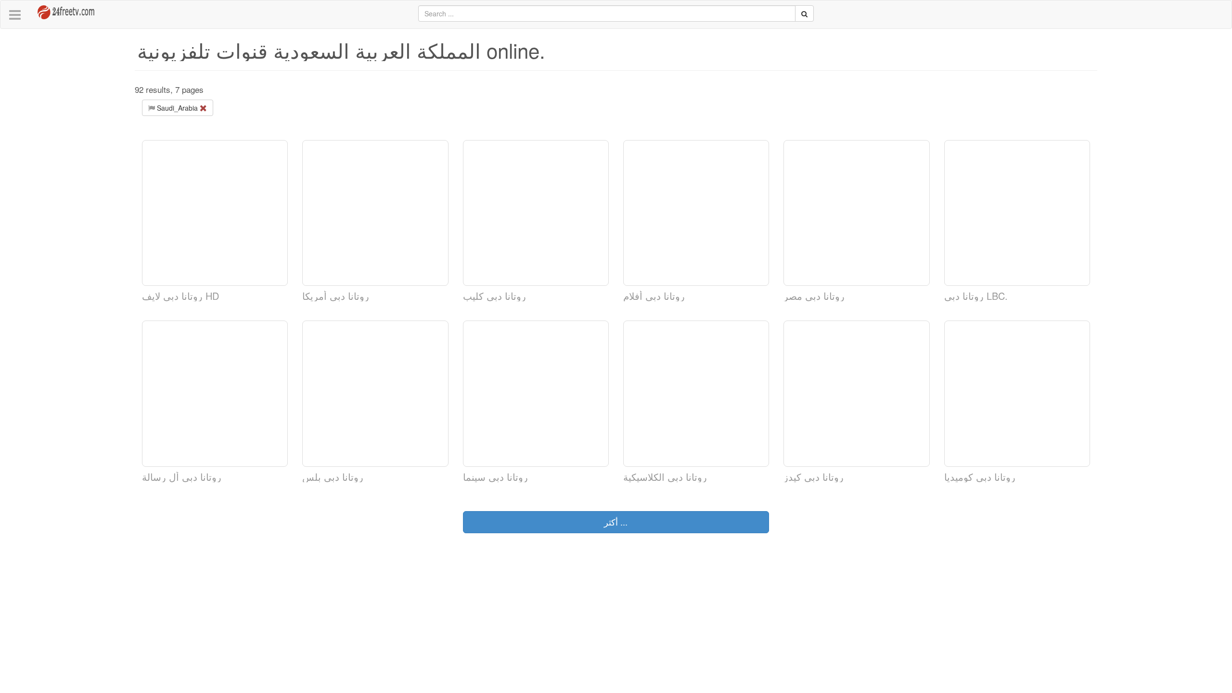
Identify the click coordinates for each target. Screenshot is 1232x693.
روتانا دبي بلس (332, 477)
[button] (15, 15)
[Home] (59, 8)
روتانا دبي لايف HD (180, 296)
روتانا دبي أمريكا (335, 296)
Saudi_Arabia (177, 108)
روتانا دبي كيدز (813, 477)
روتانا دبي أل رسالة (181, 477)
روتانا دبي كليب (494, 296)
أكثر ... (616, 521)
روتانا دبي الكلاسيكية (665, 477)
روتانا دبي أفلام (654, 296)
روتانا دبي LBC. (976, 296)
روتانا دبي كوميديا (979, 477)
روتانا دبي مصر (814, 296)
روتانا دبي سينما (495, 477)
